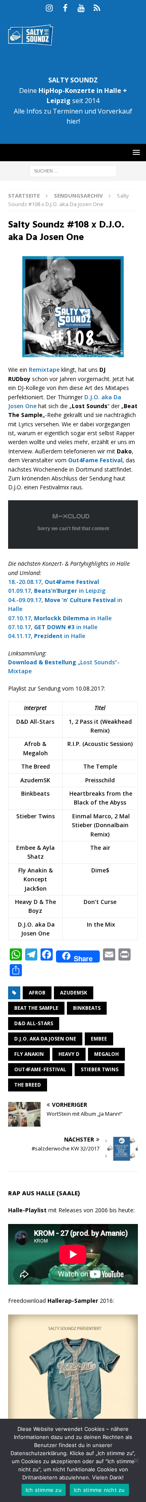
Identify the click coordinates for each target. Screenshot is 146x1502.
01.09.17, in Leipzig (56, 590)
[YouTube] (81, 8)
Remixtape (44, 369)
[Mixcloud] (97, 8)
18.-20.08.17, (53, 582)
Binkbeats (87, 1008)
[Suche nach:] (73, 171)
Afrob (37, 992)
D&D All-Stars (33, 1023)
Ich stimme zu (44, 1490)
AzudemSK (73, 992)
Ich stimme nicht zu (99, 1490)
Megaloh (106, 1054)
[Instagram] (49, 8)
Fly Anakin (29, 1054)
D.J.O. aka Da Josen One (45, 1038)
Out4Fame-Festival (40, 1069)
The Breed (27, 1084)
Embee (99, 1038)
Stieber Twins (99, 1069)
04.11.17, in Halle (46, 636)
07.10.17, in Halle (60, 618)
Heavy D (68, 1054)
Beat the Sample (36, 1008)
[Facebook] (65, 8)
